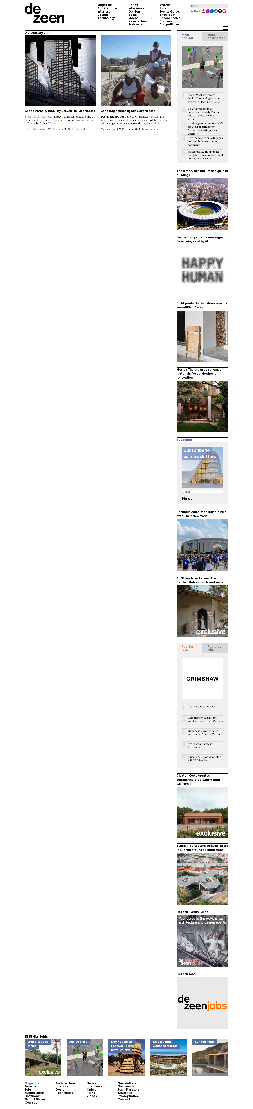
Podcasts (135, 24)
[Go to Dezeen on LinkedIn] (212, 11)
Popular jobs (187, 648)
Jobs (162, 8)
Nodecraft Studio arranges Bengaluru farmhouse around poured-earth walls (205, 155)
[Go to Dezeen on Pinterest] (204, 11)
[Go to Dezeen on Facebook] (216, 11)
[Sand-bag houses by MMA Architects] (136, 72)
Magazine (104, 5)
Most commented (216, 36)
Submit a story (128, 1089)
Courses (165, 21)
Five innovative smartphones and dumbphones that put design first (205, 141)
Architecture (107, 8)
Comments (126, 1086)
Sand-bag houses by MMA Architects (128, 111)
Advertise (125, 1092)
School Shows (169, 18)
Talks (132, 14)
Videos (133, 18)
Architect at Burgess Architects (200, 745)
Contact (124, 1099)
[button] (225, 28)
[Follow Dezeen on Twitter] (220, 11)
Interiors (103, 11)
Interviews (136, 8)
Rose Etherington (35, 129)
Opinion (134, 11)
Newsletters (137, 21)
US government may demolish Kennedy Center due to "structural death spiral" (203, 114)
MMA (154, 116)
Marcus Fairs (109, 129)
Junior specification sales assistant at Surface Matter (204, 732)
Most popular (187, 36)
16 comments (150, 129)
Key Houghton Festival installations (121, 1045)
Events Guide (169, 11)
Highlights (40, 1036)
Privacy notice (128, 1096)
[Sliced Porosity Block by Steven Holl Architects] (60, 72)
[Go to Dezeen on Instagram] (208, 11)
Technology (106, 18)
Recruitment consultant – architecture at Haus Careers (205, 719)
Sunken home (205, 1041)
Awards (165, 5)
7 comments (79, 129)
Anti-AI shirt (78, 1041)
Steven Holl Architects (38, 116)
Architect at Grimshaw (201, 706)
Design (102, 14)
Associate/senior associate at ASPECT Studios (205, 758)
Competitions (169, 24)
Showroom (167, 14)
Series (133, 5)
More (52, 123)
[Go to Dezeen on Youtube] (224, 11)
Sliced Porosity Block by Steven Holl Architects (60, 111)
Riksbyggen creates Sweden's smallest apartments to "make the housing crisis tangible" (205, 128)
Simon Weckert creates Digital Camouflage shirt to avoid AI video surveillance (204, 98)
